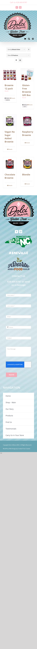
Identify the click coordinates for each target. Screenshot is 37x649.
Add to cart (25, 105)
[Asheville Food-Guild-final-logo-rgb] (18, 258)
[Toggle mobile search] (29, 39)
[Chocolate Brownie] (9, 164)
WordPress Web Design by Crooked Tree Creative (16, 448)
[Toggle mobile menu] (33, 39)
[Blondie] (27, 164)
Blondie (26, 174)
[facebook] (16, 231)
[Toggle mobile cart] (25, 39)
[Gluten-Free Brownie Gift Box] (27, 75)
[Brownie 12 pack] (9, 75)
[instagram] (20, 231)
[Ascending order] (29, 49)
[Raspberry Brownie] (27, 121)
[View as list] (20, 60)
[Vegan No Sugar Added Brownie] (9, 121)
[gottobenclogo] (18, 236)
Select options (8, 99)
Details (13, 98)
